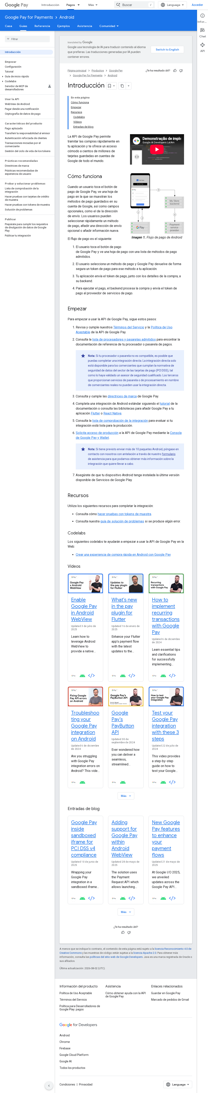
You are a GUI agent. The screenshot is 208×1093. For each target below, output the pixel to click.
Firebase (65, 1048)
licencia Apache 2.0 (144, 952)
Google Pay (115, 70)
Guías (23, 26)
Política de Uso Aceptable (76, 993)
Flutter (95, 413)
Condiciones (67, 1084)
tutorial (165, 404)
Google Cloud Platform (74, 1054)
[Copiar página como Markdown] (122, 85)
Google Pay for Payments (29, 17)
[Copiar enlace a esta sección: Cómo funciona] (106, 176)
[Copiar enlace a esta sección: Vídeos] (84, 566)
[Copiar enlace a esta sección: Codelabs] (90, 533)
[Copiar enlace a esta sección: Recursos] (93, 495)
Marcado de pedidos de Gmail (170, 999)
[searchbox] (27, 39)
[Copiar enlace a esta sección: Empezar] (91, 309)
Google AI (66, 1061)
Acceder (197, 4)
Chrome (65, 1041)
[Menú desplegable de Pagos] (80, 5)
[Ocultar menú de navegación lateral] (49, 1086)
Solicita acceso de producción (97, 433)
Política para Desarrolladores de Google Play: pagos (80, 1008)
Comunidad (107, 26)
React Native (112, 413)
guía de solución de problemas (122, 521)
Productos (98, 70)
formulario (169, 454)
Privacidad (85, 1084)
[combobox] (134, 5)
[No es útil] (181, 71)
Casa (8, 26)
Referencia (42, 26)
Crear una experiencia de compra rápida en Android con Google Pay (123, 555)
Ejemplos (63, 26)
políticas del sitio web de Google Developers (116, 956)
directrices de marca (122, 396)
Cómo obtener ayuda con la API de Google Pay (125, 995)
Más (91, 5)
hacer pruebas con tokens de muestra (124, 514)
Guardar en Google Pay (165, 993)
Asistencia (84, 26)
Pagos (70, 5)
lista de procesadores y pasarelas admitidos (124, 339)
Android (67, 17)
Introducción (50, 5)
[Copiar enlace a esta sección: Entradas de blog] (104, 809)
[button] (26, 76)
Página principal (77, 70)
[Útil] (175, 71)
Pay (24, 5)
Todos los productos (72, 1067)
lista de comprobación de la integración (120, 421)
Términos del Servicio (128, 327)
